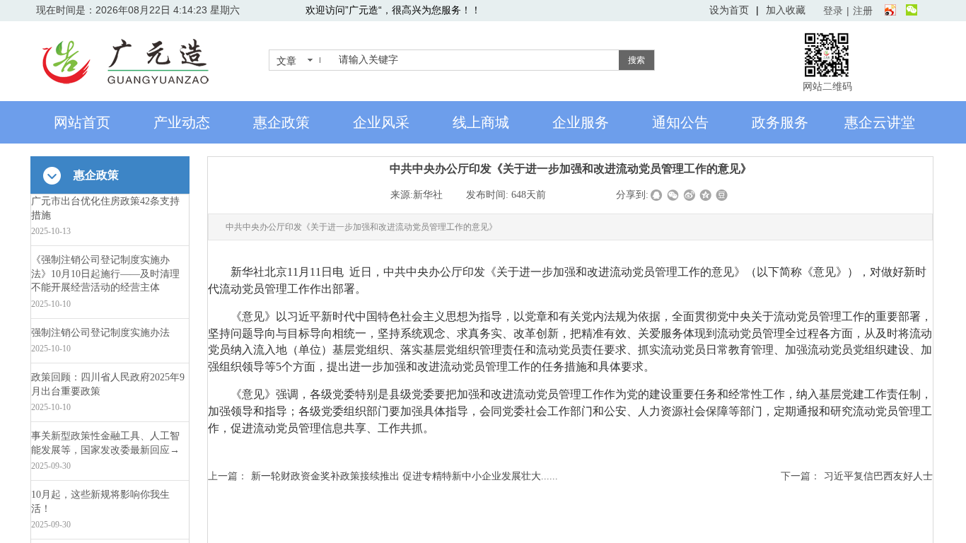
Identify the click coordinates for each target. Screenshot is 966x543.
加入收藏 (785, 10)
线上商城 (481, 122)
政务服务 (780, 122)
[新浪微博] (890, 10)
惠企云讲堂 (879, 122)
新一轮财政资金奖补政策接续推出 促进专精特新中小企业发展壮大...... (383, 475)
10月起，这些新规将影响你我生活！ (100, 501)
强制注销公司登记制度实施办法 (100, 332)
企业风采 (381, 122)
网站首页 (82, 122)
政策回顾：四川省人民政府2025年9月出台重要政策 (108, 384)
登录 (833, 10)
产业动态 (181, 122)
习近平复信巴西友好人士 (857, 475)
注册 (863, 10)
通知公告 (680, 122)
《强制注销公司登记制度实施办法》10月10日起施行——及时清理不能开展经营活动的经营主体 (105, 274)
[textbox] (476, 60)
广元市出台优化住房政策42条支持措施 (105, 208)
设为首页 (729, 10)
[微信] (911, 10)
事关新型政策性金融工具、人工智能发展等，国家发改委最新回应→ (105, 443)
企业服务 (580, 122)
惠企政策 (281, 122)
